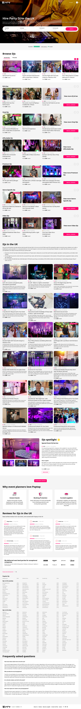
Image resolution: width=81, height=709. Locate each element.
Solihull (23, 638)
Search (71, 2)
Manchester (24, 592)
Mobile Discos (25, 578)
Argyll (63, 604)
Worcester (24, 647)
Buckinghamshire (6, 583)
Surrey (4, 584)
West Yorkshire (25, 601)
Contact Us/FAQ (54, 706)
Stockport (44, 615)
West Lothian (64, 587)
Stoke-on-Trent (25, 629)
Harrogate (44, 645)
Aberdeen (64, 650)
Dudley (23, 636)
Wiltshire (24, 590)
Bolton (43, 630)
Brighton (24, 618)
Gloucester (24, 648)
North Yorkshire (25, 604)
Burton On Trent (25, 621)
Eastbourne (24, 625)
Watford (4, 615)
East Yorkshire (45, 592)
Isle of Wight (25, 596)
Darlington (64, 624)
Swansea (64, 633)
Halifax (43, 638)
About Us (36, 706)
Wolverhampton (25, 635)
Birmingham (24, 641)
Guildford (4, 630)
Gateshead (64, 638)
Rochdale (44, 629)
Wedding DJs (5, 578)
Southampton (25, 616)
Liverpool (24, 605)
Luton (4, 635)
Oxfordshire (5, 586)
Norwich (64, 621)
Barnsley (44, 627)
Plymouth (64, 644)
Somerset (44, 584)
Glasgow (64, 645)
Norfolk (43, 590)
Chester (43, 633)
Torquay (64, 641)
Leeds (43, 641)
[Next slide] (77, 59)
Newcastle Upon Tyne (66, 639)
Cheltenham (24, 633)
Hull (63, 622)
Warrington (44, 622)
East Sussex (5, 604)
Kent (3, 602)
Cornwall (64, 596)
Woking (4, 625)
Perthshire (64, 595)
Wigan (43, 632)
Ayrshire (64, 589)
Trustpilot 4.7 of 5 (17, 706)
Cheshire (24, 599)
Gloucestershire (25, 589)
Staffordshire (5, 607)
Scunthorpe (64, 612)
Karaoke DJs (44, 578)
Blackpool (64, 615)
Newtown (64, 618)
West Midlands (25, 586)
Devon (43, 596)
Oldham (44, 624)
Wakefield (44, 642)
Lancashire (24, 607)
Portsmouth (24, 619)
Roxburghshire (45, 605)
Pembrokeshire (65, 586)
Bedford (4, 627)
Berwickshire (64, 601)
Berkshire (4, 592)
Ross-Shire (64, 602)
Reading (4, 618)
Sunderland (64, 636)
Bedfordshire (5, 589)
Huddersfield (45, 635)
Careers (60, 706)
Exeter (63, 635)
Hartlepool (44, 593)
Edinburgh (64, 642)
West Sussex (5, 598)
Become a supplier (46, 706)
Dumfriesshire (45, 607)
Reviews (40, 706)
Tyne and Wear (45, 599)
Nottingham (24, 584)
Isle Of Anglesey (45, 598)
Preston (43, 650)
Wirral (43, 651)
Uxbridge (4, 587)
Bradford (44, 639)
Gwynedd (44, 595)
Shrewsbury (44, 625)
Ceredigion (64, 583)
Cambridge (5, 647)
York (63, 616)
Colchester (24, 615)
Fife (63, 592)
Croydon (4, 632)
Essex (4, 596)
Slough (4, 619)
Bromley (4, 639)
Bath (43, 618)
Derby (23, 624)
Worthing (24, 613)
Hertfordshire (5, 595)
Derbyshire (24, 583)
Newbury (4, 638)
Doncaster (44, 636)
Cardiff (43, 586)
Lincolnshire (24, 602)
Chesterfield (24, 644)
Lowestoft (64, 629)
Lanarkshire (64, 584)
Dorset (43, 583)
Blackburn (44, 648)
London (4, 590)
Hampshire (5, 599)
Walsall (23, 630)
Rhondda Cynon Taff (46, 589)
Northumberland (45, 604)
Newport (44, 621)
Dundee (63, 598)
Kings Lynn (44, 644)
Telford (43, 613)
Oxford (4, 624)
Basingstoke (5, 633)
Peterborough (25, 645)
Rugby (23, 622)
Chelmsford (5, 645)
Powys (43, 587)
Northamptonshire (6, 593)
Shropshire (24, 595)
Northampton (5, 636)
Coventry (24, 639)
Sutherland (64, 590)
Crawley (4, 648)
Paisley (63, 647)
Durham (64, 630)
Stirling (63, 593)
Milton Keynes (5, 621)
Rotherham (44, 612)
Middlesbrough (65, 627)
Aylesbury (4, 612)
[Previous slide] (75, 59)
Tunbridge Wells (6, 651)
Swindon (4, 644)
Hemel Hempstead (6, 616)
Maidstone (24, 612)
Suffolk (4, 601)
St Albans (4, 622)
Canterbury (24, 627)
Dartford (4, 642)
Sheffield (24, 651)
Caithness (64, 599)
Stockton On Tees (65, 625)
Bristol (23, 593)
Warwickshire (5, 605)
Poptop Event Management (8, 571)
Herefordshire (25, 598)
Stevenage (5, 641)
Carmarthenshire (45, 602)
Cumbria (44, 601)
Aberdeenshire (65, 605)
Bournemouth (65, 613)
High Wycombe (6, 613)
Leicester (24, 650)
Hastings (24, 632)
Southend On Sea (6, 650)
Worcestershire (25, 587)
